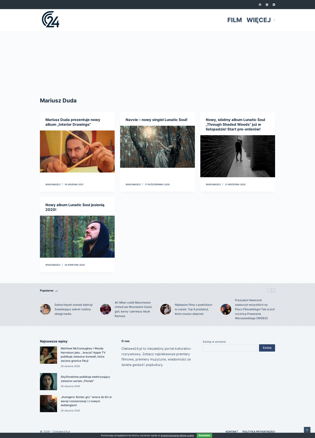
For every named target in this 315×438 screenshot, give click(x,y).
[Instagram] (267, 4)
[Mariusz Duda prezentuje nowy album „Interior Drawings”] (77, 151)
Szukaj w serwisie (214, 341)
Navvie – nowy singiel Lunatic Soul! (156, 120)
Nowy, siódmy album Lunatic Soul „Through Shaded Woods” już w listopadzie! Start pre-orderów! (235, 124)
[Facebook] (260, 4)
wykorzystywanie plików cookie (177, 435)
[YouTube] (274, 4)
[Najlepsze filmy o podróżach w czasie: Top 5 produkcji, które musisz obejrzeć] (165, 309)
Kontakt (232, 431)
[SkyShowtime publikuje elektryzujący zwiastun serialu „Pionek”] (48, 381)
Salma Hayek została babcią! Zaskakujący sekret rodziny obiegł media (74, 309)
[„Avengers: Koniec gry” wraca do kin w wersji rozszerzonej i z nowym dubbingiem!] (48, 403)
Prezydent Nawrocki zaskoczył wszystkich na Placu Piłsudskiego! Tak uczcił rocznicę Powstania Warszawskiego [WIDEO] (255, 309)
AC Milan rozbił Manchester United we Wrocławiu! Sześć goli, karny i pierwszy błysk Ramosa (133, 309)
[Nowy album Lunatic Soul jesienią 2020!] (77, 237)
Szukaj (267, 347)
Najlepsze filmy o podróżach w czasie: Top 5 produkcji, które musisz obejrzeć (193, 309)
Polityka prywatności (258, 431)
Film (234, 20)
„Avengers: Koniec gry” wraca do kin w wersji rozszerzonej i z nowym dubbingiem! (86, 401)
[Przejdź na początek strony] (307, 430)
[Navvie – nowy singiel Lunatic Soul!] (157, 147)
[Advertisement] (157, 58)
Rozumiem (204, 435)
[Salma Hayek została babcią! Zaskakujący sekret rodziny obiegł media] (45, 309)
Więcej (258, 20)
